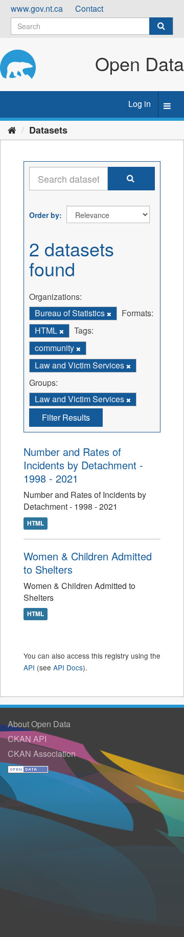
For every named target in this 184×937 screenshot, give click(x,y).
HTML (35, 523)
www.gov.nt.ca (37, 8)
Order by (44, 215)
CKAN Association (42, 753)
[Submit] (161, 26)
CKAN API (27, 739)
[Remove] (109, 314)
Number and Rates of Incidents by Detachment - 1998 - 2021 (83, 465)
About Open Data (39, 724)
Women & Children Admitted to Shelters (88, 563)
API (29, 667)
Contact (89, 8)
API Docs (68, 667)
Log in (139, 104)
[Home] (12, 129)
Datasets (48, 130)
